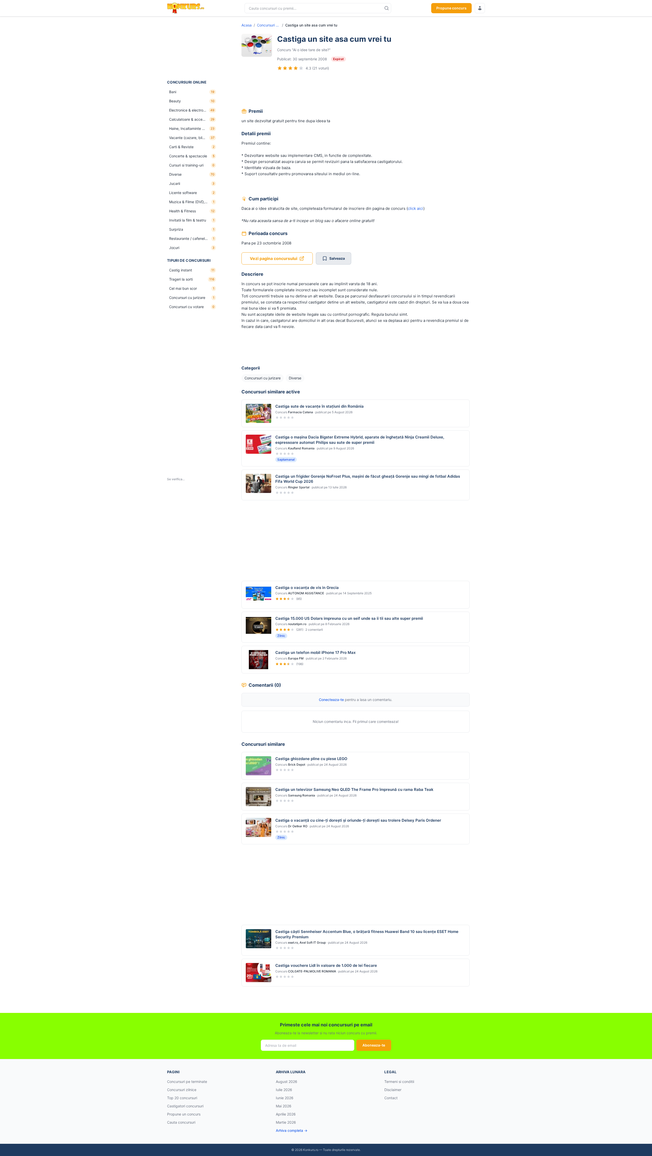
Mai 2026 (283, 1106)
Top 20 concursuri (182, 1098)
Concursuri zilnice (181, 1090)
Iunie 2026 (284, 1098)
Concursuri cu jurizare (268, 25)
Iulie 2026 (284, 1090)
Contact (391, 1098)
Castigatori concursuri (185, 1106)
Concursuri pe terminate (187, 1081)
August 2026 (286, 1081)
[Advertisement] (192, 48)
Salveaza (337, 258)
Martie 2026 (286, 1122)
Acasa (246, 25)
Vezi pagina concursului (273, 258)
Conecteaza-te (331, 699)
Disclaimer (392, 1090)
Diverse (295, 378)
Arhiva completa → (291, 1130)
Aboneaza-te (373, 1045)
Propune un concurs (183, 1114)
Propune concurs (451, 8)
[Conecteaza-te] (480, 8)
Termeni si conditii (399, 1081)
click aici (415, 208)
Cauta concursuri (181, 1122)
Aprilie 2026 (286, 1114)
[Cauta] (386, 8)
